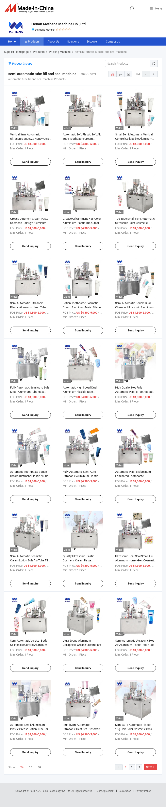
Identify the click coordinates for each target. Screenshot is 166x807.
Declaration (125, 790)
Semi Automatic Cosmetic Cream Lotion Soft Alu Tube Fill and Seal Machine (29, 560)
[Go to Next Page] (153, 74)
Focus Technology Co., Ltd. (56, 790)
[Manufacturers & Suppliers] (29, 8)
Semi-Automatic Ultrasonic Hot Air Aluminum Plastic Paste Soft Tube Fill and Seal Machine (135, 645)
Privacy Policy (143, 790)
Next (149, 767)
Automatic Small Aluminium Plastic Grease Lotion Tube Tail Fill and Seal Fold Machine (29, 729)
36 (30, 767)
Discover (92, 41)
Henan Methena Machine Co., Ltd (58, 24)
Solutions (73, 41)
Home (12, 41)
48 (39, 767)
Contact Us (113, 41)
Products (33, 41)
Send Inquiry (30, 161)
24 (21, 767)
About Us (53, 41)
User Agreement (105, 790)
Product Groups (22, 63)
